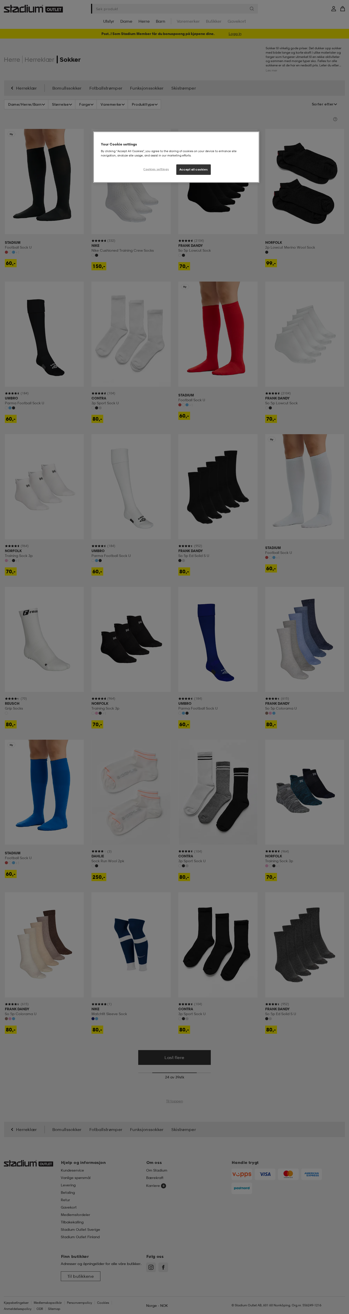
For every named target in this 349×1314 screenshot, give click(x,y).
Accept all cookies (193, 169)
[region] (176, 157)
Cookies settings (156, 169)
